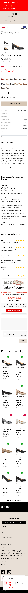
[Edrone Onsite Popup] (14, 296)
